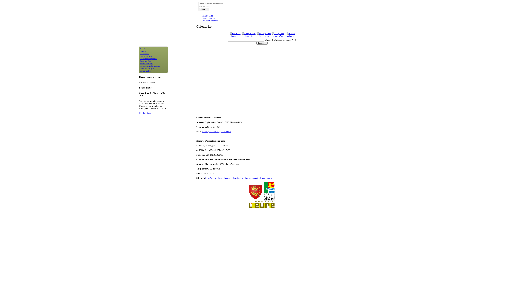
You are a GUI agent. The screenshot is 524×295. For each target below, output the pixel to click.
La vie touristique (145, 71)
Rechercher (291, 36)
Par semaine (264, 36)
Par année (235, 36)
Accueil (142, 49)
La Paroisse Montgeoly (147, 69)
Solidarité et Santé (145, 61)
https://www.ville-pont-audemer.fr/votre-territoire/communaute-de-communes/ (238, 178)
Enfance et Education (146, 64)
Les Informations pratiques (148, 59)
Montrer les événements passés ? (279, 40)
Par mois (248, 36)
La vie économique (146, 56)
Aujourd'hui (278, 36)
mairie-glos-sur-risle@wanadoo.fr (216, 131)
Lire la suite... (145, 113)
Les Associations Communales (150, 66)
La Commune (144, 54)
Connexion (204, 9)
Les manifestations (210, 21)
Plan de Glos (207, 16)
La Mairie (143, 51)
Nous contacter (208, 18)
